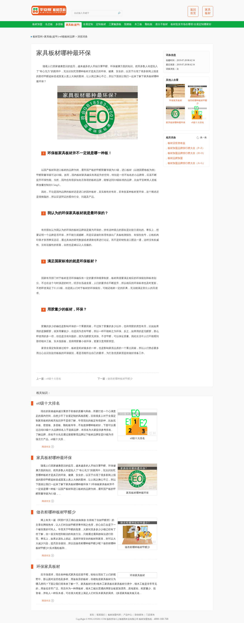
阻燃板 (128, 24)
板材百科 (38, 36)
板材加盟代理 (114, 615)
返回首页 (193, 11)
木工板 (138, 24)
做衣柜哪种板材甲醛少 (120, 378)
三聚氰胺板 (115, 24)
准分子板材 (161, 24)
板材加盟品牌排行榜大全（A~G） (186, 163)
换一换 (203, 137)
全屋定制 (88, 24)
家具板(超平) (73, 24)
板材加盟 (37, 24)
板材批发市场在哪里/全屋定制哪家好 (191, 24)
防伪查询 (139, 615)
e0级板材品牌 (67, 36)
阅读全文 (46, 446)
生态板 (49, 24)
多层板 (59, 24)
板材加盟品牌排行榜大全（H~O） (186, 153)
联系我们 (101, 615)
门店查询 (150, 615)
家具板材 (208, 11)
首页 (92, 615)
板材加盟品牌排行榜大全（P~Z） (186, 148)
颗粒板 (148, 24)
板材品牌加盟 (175, 158)
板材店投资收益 (176, 143)
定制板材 (101, 24)
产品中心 (127, 615)
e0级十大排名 (53, 378)
